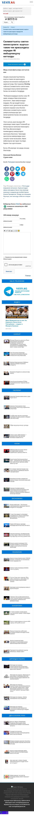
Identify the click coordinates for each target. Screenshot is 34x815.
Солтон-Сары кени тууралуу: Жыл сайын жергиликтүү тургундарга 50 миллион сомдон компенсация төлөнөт (19, 579)
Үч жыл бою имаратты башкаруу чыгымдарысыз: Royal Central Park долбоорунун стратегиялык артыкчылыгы (19, 516)
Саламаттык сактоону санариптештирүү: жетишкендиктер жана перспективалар (19, 733)
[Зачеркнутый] (11, 231)
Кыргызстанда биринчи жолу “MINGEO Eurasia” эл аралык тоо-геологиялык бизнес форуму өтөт (20, 560)
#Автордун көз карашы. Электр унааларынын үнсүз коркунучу (18, 697)
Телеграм (11, 162)
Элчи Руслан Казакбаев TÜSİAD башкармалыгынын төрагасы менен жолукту (19, 383)
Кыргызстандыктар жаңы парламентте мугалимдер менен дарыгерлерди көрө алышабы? (19, 642)
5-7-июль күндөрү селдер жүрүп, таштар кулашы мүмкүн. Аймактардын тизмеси (20, 613)
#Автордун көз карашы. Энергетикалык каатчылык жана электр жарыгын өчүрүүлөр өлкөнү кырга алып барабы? (19, 667)
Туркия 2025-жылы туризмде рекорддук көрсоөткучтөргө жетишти (20, 524)
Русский (5, 13)
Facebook (8, 19)
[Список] (16, 231)
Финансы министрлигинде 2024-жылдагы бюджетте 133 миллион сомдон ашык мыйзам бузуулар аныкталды (19, 545)
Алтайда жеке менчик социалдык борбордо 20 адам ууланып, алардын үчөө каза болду (20, 417)
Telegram (16, 19)
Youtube (11, 19)
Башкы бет (6, 27)
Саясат (13, 27)
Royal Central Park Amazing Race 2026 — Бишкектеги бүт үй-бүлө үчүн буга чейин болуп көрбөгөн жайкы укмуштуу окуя (20, 461)
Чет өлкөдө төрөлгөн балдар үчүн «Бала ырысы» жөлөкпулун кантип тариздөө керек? (19, 470)
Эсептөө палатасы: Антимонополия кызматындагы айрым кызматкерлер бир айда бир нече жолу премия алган (20, 535)
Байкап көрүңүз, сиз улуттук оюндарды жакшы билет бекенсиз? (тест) (19, 777)
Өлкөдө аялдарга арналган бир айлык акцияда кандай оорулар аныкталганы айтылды (20, 742)
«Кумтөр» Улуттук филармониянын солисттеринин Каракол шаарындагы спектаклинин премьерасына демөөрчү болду (20, 598)
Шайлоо (5, 8)
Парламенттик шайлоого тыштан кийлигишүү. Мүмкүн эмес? (19, 651)
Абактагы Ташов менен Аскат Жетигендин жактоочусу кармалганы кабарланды (20, 407)
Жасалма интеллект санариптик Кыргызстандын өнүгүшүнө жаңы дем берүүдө (20, 480)
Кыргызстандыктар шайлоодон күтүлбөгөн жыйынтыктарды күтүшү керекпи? (19, 632)
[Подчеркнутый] (9, 231)
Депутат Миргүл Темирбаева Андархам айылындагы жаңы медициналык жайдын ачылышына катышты (19, 723)
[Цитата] (14, 231)
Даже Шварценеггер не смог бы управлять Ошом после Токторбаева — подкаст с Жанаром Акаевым (16, 323)
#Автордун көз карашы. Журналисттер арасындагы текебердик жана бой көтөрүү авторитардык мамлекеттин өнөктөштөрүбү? (20, 677)
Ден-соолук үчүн (17, 11)
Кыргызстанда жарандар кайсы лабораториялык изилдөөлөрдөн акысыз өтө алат (19, 752)
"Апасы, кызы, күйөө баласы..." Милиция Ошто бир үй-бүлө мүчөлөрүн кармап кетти (18, 436)
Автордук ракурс (17, 8)
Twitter (6, 19)
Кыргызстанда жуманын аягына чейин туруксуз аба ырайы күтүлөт (20, 622)
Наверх (28, 275)
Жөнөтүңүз (9, 271)
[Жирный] (4, 231)
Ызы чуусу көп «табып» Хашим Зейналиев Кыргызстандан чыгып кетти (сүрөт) (19, 762)
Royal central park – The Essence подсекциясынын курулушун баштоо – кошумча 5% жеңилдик (20, 506)
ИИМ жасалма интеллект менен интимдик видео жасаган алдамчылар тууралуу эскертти (18, 451)
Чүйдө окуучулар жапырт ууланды (19, 425)
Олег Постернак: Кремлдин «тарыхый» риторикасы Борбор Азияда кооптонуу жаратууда (18, 354)
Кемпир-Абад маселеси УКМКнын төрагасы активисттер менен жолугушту (19, 364)
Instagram (13, 19)
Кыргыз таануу (7, 11)
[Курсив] (7, 231)
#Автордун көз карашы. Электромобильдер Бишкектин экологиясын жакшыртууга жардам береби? (19, 708)
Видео (10, 8)
